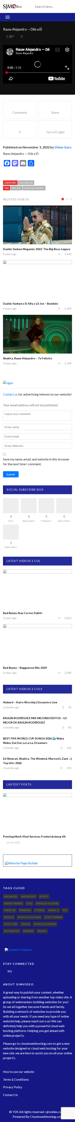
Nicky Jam (10, 924)
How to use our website (18, 1071)
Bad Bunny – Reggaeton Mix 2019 (25, 667)
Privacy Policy (12, 1087)
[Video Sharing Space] (12, 6)
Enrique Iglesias (47, 903)
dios (29, 903)
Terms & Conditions (16, 1079)
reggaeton (11, 931)
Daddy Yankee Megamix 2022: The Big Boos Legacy (36, 249)
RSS (9, 971)
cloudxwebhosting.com (36, 1043)
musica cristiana (29, 917)
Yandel (42, 931)
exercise (10, 910)
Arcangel (10, 896)
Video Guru (63, 147)
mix (65, 910)
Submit (10, 474)
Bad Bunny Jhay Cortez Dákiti (22, 613)
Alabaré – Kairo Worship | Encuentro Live (30, 702)
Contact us (10, 394)
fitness (39, 910)
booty (44, 896)
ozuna (25, 924)
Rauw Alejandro (34, 188)
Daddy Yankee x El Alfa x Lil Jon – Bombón (30, 303)
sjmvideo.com (54, 1112)
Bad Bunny (28, 896)
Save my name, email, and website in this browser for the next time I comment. (36, 461)
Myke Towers (53, 917)
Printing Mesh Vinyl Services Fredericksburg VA (34, 836)
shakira (28, 931)
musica (9, 917)
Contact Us (10, 1095)
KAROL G (53, 910)
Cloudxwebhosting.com (46, 1116)
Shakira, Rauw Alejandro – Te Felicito (27, 358)
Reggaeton (26, 182)
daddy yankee (13, 903)
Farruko (25, 910)
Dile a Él (16, 188)
